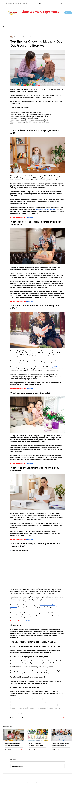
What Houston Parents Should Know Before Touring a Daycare (12, 745)
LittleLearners (52, 705)
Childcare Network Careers (18, 702)
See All (70, 726)
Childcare (45, 699)
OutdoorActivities (22, 708)
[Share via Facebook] (11, 713)
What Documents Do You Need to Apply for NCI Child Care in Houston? (61, 745)
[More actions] (64, 37)
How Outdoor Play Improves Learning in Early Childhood (36, 745)
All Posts (5, 27)
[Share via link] (22, 713)
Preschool (31, 708)
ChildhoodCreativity (28, 705)
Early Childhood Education (34, 699)
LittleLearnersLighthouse (54, 708)
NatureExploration (41, 708)
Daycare (57, 702)
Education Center (32, 702)
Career (13, 708)
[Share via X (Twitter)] (14, 713)
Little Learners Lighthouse (18, 699)
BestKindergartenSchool (46, 702)
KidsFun (60, 705)
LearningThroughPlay (41, 705)
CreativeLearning (15, 705)
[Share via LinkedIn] (18, 713)
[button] (70, 26)
